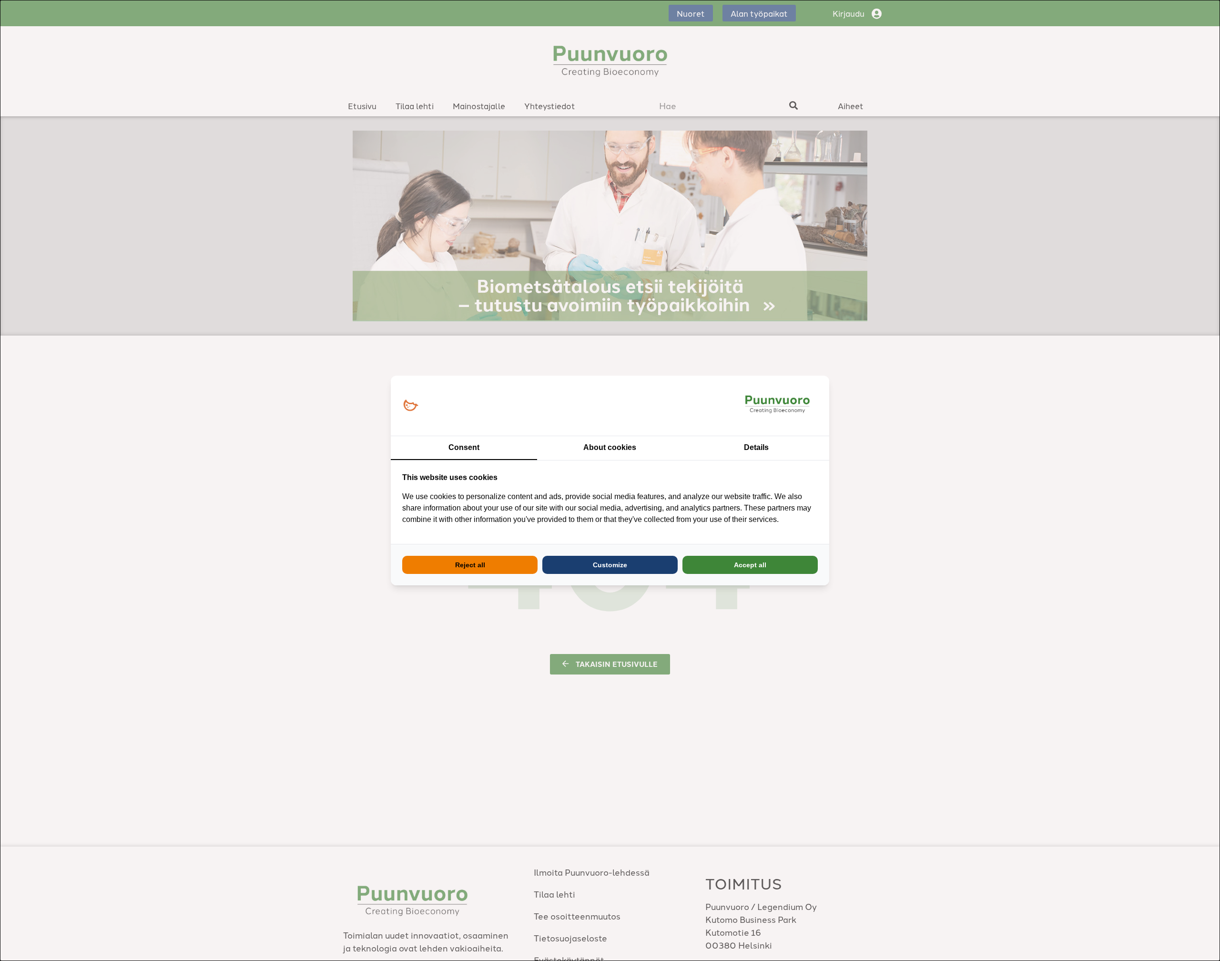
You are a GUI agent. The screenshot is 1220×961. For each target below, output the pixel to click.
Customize (610, 565)
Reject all (470, 565)
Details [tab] (756, 447)
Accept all (750, 565)
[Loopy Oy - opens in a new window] (410, 406)
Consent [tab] (463, 447)
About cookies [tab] (609, 447)
